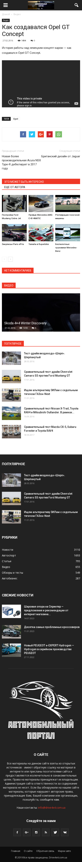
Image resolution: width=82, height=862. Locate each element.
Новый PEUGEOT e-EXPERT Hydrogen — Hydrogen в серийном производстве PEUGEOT (49, 649)
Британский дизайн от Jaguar (60, 156)
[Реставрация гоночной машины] (67, 203)
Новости (7, 549)
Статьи (6, 561)
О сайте (28, 851)
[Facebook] (17, 832)
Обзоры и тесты (12, 572)
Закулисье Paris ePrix (13, 244)
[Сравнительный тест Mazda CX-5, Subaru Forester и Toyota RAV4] (11, 431)
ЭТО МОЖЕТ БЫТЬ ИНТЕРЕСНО (24, 181)
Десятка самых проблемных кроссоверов (52, 627)
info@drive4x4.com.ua (51, 807)
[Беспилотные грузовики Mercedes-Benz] (67, 232)
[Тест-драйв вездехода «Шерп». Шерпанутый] (11, 358)
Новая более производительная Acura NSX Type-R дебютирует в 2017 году (21, 162)
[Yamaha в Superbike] (41, 232)
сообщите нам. (49, 799)
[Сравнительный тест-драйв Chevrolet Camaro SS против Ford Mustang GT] (11, 376)
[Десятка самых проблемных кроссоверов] (11, 632)
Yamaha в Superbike (39, 244)
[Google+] (27, 832)
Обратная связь (45, 851)
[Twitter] (55, 832)
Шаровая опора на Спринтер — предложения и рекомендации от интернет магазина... (46, 610)
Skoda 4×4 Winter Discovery (25, 323)
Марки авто (64, 851)
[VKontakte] (65, 832)
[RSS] (46, 832)
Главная (15, 851)
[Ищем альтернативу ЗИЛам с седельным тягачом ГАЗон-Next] (11, 395)
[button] (76, 5)
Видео (6, 20)
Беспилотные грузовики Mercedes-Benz (66, 247)
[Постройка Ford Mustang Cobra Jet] (14, 203)
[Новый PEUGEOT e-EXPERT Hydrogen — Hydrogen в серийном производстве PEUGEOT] (11, 650)
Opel (15, 118)
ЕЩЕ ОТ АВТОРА (14, 187)
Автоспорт (9, 555)
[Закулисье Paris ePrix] (14, 232)
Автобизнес (9, 578)
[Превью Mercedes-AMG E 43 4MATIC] (41, 203)
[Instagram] (36, 832)
